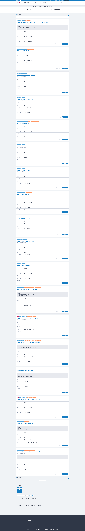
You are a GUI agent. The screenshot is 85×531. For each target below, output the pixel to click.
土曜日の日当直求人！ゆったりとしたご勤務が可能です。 (30, 452)
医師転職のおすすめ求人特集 (53, 521)
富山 (29, 495)
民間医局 (20, 3)
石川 (26, 495)
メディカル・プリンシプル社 (53, 525)
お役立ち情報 (36, 2)
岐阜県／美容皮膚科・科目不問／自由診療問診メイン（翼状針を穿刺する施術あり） (36, 22)
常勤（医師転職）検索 (30, 517)
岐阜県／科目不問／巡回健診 (23, 123)
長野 (32, 495)
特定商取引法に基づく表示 (49, 529)
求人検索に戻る (43, 480)
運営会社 (36, 529)
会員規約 (43, 529)
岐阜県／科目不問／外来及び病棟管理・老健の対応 (28, 289)
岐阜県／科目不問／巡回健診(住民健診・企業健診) (28, 99)
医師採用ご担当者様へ (61, 0)
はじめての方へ (40, 2)
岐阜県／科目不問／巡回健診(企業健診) (26, 50)
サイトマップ (57, 529)
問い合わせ (56, 0)
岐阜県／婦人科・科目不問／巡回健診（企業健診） (28, 318)
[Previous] (6, 6)
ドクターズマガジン (45, 520)
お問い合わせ (54, 529)
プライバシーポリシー (40, 529)
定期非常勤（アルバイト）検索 (31, 520)
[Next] (78, 6)
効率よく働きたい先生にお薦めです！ (25, 370)
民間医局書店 (39, 520)
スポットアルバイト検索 (30, 522)
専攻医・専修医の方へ (52, 520)
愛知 (18, 495)
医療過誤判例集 (45, 521)
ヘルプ (50, 0)
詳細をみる (65, 68)
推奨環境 (46, 529)
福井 (24, 495)
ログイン (66, 0)
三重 (21, 495)
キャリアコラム (45, 522)
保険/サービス (44, 2)
